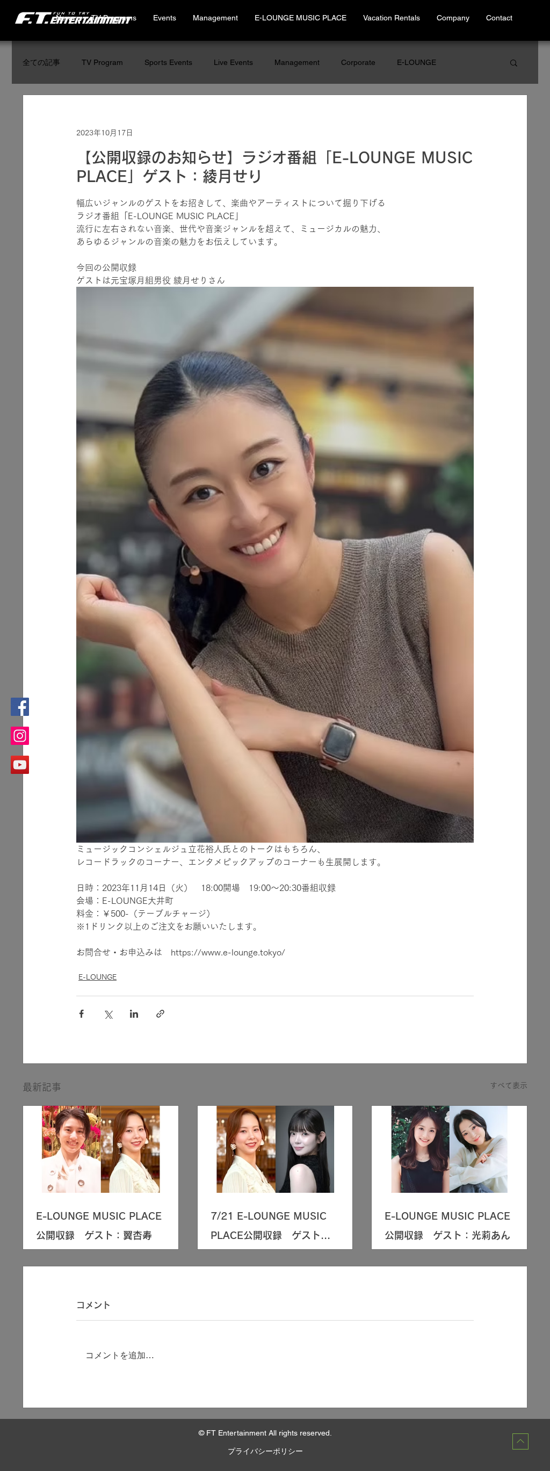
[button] (391, 18)
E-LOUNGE (416, 62)
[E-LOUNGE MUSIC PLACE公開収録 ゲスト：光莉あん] (449, 1149)
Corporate (358, 62)
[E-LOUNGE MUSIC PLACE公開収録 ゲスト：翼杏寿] (100, 1149)
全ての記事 (41, 62)
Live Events (233, 62)
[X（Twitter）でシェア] (108, 1014)
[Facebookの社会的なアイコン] (20, 707)
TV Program (102, 62)
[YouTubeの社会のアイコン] (20, 765)
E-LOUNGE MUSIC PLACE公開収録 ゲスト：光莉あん (447, 1225)
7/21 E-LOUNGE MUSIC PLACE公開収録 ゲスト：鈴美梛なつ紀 (270, 1228)
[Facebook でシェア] (81, 1014)
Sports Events (168, 62)
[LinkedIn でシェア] (134, 1014)
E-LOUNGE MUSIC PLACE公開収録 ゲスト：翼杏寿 (99, 1225)
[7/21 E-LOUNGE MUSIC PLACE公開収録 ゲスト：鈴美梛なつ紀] (275, 1149)
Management (297, 62)
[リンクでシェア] (160, 1014)
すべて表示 (508, 1085)
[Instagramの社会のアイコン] (20, 736)
